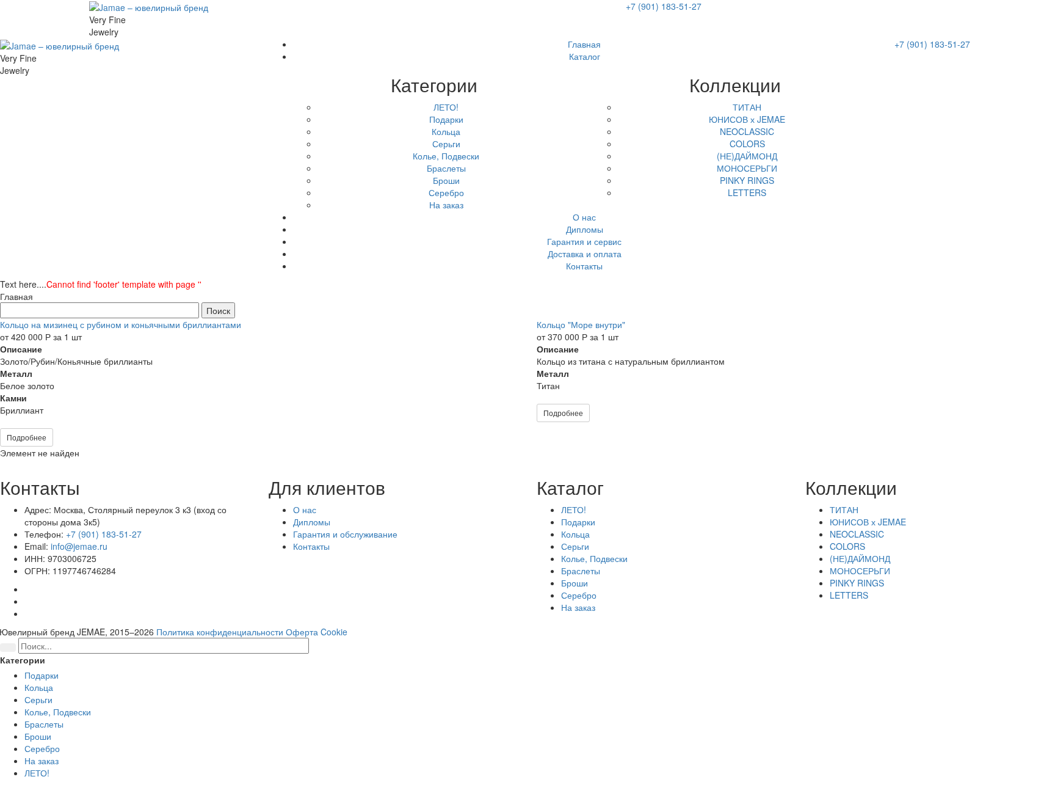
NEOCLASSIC (857, 534)
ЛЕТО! (573, 509)
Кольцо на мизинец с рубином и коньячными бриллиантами (120, 324)
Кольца (575, 534)
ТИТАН (844, 509)
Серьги (575, 546)
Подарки (578, 522)
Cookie (334, 632)
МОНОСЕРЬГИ (860, 570)
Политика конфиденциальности (219, 632)
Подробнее (26, 437)
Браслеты (580, 570)
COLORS (847, 546)
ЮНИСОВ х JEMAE (868, 522)
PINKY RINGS (857, 583)
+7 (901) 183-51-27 (664, 6)
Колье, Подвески (594, 558)
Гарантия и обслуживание (345, 534)
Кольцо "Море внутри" (581, 324)
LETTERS (849, 595)
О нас (304, 509)
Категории (22, 660)
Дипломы (311, 522)
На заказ (578, 607)
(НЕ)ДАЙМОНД (860, 558)
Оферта (302, 632)
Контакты (311, 546)
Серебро (578, 595)
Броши (574, 583)
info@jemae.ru (79, 546)
